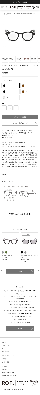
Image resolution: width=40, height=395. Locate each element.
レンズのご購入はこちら (20, 123)
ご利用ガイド (5, 345)
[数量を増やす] (16, 107)
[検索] (7, 7)
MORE (20, 271)
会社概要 (4, 366)
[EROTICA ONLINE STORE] (20, 7)
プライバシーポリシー (8, 372)
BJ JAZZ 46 (5, 14)
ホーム (3, 13)
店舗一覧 (4, 342)
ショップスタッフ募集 (20, 2)
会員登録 (4, 359)
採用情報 (4, 369)
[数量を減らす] (4, 107)
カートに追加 (21, 117)
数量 (3, 103)
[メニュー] (2, 7)
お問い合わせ (5, 351)
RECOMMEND (20, 229)
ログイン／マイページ (8, 356)
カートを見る (5, 362)
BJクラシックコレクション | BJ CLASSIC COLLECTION (21, 13)
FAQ (3, 348)
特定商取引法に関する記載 (9, 375)
